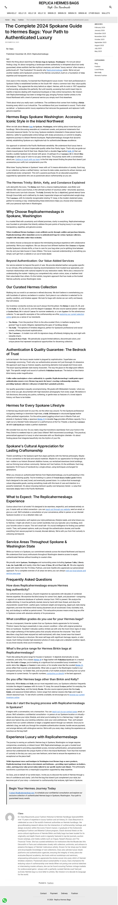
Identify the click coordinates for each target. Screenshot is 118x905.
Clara (20, 813)
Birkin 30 (37, 660)
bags (31, 127)
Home (7, 20)
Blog (13, 20)
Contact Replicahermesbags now (22, 793)
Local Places (99, 69)
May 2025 (98, 51)
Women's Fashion (101, 75)
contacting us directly (55, 673)
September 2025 (100, 42)
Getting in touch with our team (27, 159)
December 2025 (100, 33)
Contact (43, 893)
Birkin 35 (41, 419)
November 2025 (100, 36)
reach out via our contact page (64, 712)
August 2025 (99, 45)
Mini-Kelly (98, 72)
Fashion (21, 20)
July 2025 (98, 48)
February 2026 (100, 27)
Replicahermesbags (55, 70)
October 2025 (99, 39)
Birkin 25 (79, 665)
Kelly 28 (71, 151)
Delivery (64, 893)
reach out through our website (58, 509)
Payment (54, 893)
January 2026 (100, 30)
